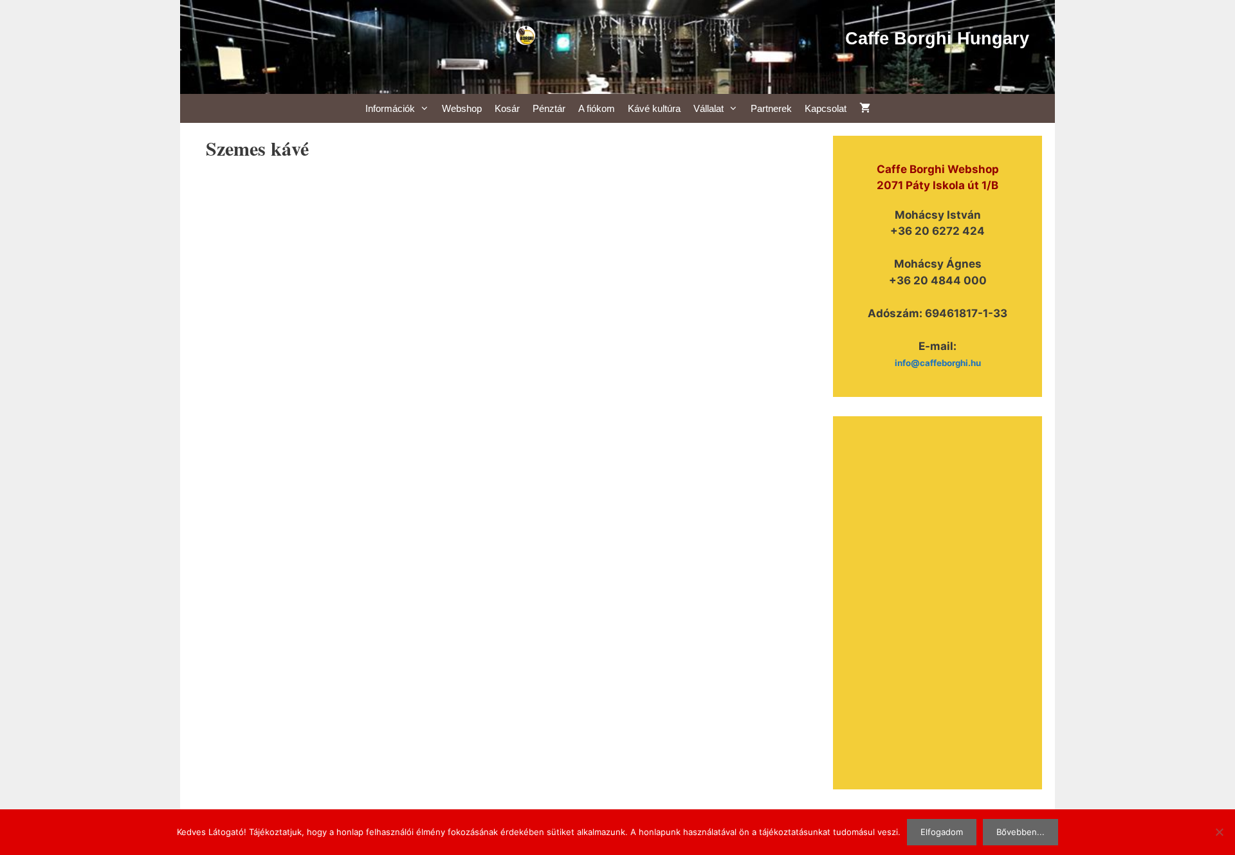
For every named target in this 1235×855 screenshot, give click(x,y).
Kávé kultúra (654, 108)
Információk (390, 108)
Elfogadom (941, 832)
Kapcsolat (825, 108)
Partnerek (771, 108)
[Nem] (1218, 831)
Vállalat (708, 108)
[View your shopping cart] (865, 108)
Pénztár (549, 108)
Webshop (462, 108)
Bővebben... (1020, 832)
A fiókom (596, 108)
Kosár (507, 108)
